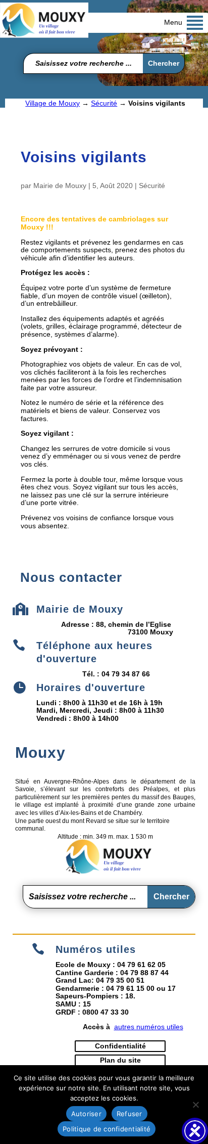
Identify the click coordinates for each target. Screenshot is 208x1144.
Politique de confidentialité (106, 1129)
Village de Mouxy (52, 103)
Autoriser (86, 1114)
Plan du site (120, 1060)
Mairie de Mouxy (59, 185)
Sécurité (104, 103)
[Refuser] (195, 1105)
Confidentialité (120, 1046)
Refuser (129, 1114)
